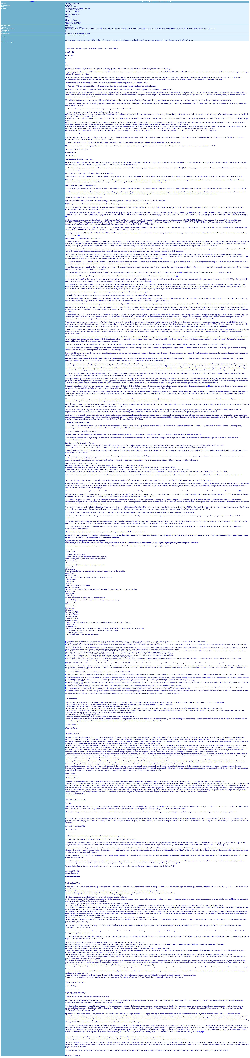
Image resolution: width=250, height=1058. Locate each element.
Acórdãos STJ (33, 1)
